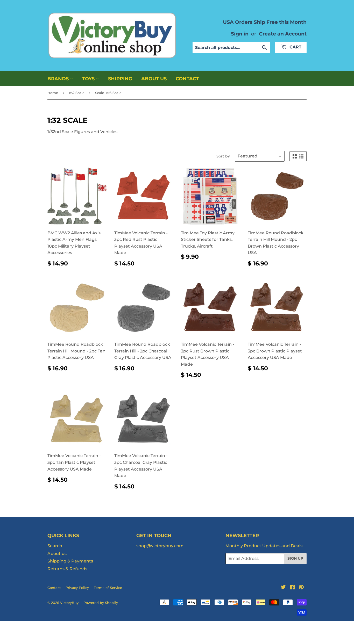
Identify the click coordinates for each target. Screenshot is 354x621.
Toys (89, 79)
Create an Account (283, 34)
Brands (58, 79)
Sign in (240, 34)
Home (52, 93)
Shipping (120, 79)
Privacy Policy (77, 588)
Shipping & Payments (70, 561)
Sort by (223, 156)
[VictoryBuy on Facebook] (292, 587)
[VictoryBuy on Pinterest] (301, 587)
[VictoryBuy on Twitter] (283, 587)
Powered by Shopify (100, 603)
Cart (294, 47)
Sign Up (295, 558)
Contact (187, 79)
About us (154, 79)
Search (54, 545)
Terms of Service (108, 588)
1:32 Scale (76, 93)
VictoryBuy (69, 603)
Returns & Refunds (67, 568)
